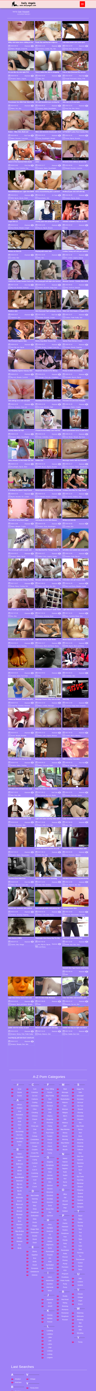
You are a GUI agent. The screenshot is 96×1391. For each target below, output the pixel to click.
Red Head (65, 1337)
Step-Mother (65, 1181)
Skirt (80, 1171)
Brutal (20, 1276)
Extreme (35, 1313)
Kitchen (49, 1356)
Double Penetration (71, 78)
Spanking (80, 1201)
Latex (67, 825)
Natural (80, 258)
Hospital (50, 1293)
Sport (80, 1208)
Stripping (80, 1228)
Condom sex (34, 1181)
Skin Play (38, 669)
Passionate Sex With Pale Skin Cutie (21, 102)
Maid (65, 1127)
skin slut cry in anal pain (71, 102)
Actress (70, 496)
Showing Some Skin (70, 908)
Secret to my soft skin (16, 669)
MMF (65, 1164)
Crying (34, 1198)
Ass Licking (19, 1176)
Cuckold (35, 1201)
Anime (19, 1156)
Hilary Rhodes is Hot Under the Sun (20, 460)
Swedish (80, 1241)
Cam (44, 914)
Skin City (66, 699)
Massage (51, 705)
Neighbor (65, 1203)
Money (19, 1034)
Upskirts (80, 1323)
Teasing (80, 1264)
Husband (50, 1306)
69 (66, 258)
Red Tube (29, 135)
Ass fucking (41, 795)
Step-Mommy (65, 1167)
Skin (54, 48)
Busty (40, 1034)
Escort (35, 1303)
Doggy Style (53, 287)
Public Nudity (75, 317)
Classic (34, 1157)
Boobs (78, 198)
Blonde (21, 198)
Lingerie (23, 78)
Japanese (14, 317)
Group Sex (50, 1247)
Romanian (65, 1351)
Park (23, 1034)
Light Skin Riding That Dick (72, 1048)
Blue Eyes (82, 437)
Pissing (65, 1298)
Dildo (39, 78)
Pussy (52, 914)
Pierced (65, 1295)
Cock (17, 168)
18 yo (12, 407)
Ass (12, 616)
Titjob (80, 1277)
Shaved (80, 1147)
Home (50, 1286)
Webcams (80, 1354)
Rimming (65, 1344)
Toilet (80, 1284)
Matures (44, 1034)
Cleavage (41, 377)
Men (39, 258)
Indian (51, 765)
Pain (70, 108)
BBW (12, 198)
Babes (13, 48)
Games (13, 944)
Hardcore (25, 287)
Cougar (34, 1184)
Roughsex (65, 1354)
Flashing (23, 646)
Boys (66, 616)
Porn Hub (83, 76)
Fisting (50, 1164)
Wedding (80, 1358)
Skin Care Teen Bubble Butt (72, 938)
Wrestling (80, 1371)
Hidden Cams (42, 556)
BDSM (19, 1209)
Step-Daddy (35, 1233)
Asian (70, 48)
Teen (15, 795)
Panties (54, 556)
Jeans (50, 1341)
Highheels (49, 1283)
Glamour (50, 1223)
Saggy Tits (80, 1127)
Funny (50, 1191)
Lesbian (47, 48)
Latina (50, 1382)
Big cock (13, 287)
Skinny (77, 108)
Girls (47, 914)
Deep (35, 1247)
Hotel (50, 1299)
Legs (50, 1385)
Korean (49, 1360)
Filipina (49, 1154)
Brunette (18, 138)
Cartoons (54, 496)
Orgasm (65, 1242)
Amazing (46, 616)
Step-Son (80, 1194)
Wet (80, 1361)
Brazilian (19, 1262)
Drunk (35, 1277)
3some (67, 138)
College (34, 1174)
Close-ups (47, 377)
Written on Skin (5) (14, 251)
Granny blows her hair (16, 430)
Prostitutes (65, 1315)
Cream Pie (24, 48)
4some (19, 1134)
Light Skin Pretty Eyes (16, 1078)
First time (50, 1161)
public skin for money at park (18, 1028)
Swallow (80, 1238)
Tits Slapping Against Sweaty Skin (20, 371)
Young (80, 1380)
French (50, 1181)
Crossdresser (34, 1194)
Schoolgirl (80, 1134)
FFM (83, 78)
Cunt (34, 1218)
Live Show (46, 586)
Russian (82, 914)
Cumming (34, 1211)
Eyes (29, 1085)
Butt (71, 944)
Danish (34, 1240)
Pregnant (65, 1312)
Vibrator (80, 1332)
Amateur (13, 78)
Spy (80, 1211)
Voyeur (80, 1342)
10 (28, 14)
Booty (12, 586)
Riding (65, 1341)
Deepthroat (34, 1250)
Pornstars (19, 825)
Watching (80, 1351)
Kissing (49, 1353)
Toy (80, 1294)
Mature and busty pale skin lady (46, 1028)
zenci (37, 162)
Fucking (22, 586)
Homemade (50, 1289)
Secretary (80, 1137)
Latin (44, 735)
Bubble (67, 944)
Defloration (34, 1254)
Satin (80, 1130)
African (19, 1143)
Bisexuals (19, 1236)
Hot (50, 1296)
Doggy (34, 1264)
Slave (80, 1174)
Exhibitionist (35, 1310)
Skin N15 (11, 729)
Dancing (35, 1237)
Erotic (35, 1299)
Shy (51, 48)
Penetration (65, 1288)
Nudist (65, 1213)
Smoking (48, 885)
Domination (35, 1270)
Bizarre (19, 1239)
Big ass (40, 228)
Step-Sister (80, 1164)
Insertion (50, 1322)
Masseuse (65, 1134)
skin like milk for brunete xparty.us (75, 1058)
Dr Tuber (56, 195)
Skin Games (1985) (15, 938)
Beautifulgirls (52, 108)
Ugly (80, 1316)
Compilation (55, 377)
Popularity (25, 12)
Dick (43, 855)
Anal (66, 48)
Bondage (40, 317)
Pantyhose (65, 1271)
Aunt (19, 1183)
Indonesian (50, 1318)
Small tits (80, 1181)
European (41, 48)
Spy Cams (80, 1214)
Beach (19, 646)
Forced (13, 825)
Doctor (34, 1260)
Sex (17, 108)
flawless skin (13, 311)
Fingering (79, 347)
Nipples (80, 795)
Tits (80, 1281)
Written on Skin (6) (69, 520)
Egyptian (35, 1293)
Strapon (80, 1225)
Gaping (49, 1206)
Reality (65, 1334)
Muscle (65, 1188)
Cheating (35, 1150)
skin (9, 848)
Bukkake (19, 1279)
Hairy (50, 1262)
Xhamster (29, 46)
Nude (65, 1210)
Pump (65, 1322)
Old (65, 1236)
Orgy (65, 1246)
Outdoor (67, 317)
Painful (65, 1261)
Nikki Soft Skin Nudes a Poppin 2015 (75, 311)
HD (23, 496)
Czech (34, 1225)
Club (34, 1167)
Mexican (54, 735)
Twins (80, 1307)
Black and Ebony (70, 586)
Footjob (49, 1174)
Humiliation (50, 1303)
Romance (65, 1347)
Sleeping (80, 1177)
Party (65, 1281)
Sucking (80, 1235)
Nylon (65, 1223)
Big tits (72, 138)
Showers (78, 855)
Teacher (80, 1260)
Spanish (80, 1198)
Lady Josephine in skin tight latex (74, 819)
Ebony (79, 78)
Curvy (51, 437)
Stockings (80, 1221)
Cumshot (22, 168)
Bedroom (19, 1219)
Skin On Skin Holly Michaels (45, 998)
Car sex (73, 1004)
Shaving (80, 1150)
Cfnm (34, 1147)
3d (39, 407)
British (26, 198)
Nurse (65, 1220)
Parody (65, 1278)
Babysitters (19, 1195)
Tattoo (80, 1257)
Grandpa (50, 1237)
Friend (50, 1184)
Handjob (50, 1266)
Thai (80, 1270)
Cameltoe (18, 1074)
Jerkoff (50, 1344)
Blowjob (18, 48)
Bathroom (19, 1202)
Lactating (50, 1369)
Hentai (72, 765)
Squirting (80, 1218)
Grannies (50, 1240)
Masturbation (42, 198)
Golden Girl (39, 460)
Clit (35, 1161)
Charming (45, 765)
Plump (65, 1302)
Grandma (50, 1233)
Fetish (50, 1147)
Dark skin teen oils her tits (72, 789)
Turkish (80, 1301)
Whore (80, 1364)
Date (19, 12)
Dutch (35, 1281)
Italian (40, 885)
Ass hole (75, 48)
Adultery (75, 496)
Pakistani (65, 1265)
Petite (65, 1292)
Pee (65, 1285)
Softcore (80, 1188)
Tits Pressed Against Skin (17, 341)
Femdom (50, 1144)
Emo (34, 1296)
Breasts (50, 228)
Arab (80, 496)
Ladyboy (50, 1372)
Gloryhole (49, 1230)
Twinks (80, 1304)
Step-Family (50, 1134)
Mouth (65, 1184)
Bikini (25, 467)
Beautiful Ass (84, 467)
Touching (80, 1291)
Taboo (80, 1254)
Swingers (80, 1245)
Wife (19, 795)
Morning (65, 1177)
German (50, 1213)
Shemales (80, 1154)
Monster (77, 287)
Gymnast (50, 1254)
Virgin (80, 1339)
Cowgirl (26, 228)
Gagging (50, 1200)
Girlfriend (50, 1217)
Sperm (80, 1204)
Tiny (80, 1274)
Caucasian (24, 138)
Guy (27, 168)
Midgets (65, 1150)
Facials (84, 586)
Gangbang (50, 1203)
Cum (66, 885)
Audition (19, 1180)
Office (65, 1232)
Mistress (78, 735)
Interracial (49, 1325)
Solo (80, 1191)
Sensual (80, 1140)
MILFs (73, 735)
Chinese (35, 1154)
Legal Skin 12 (13, 221)
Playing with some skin (43, 251)
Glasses (71, 885)
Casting (34, 1140)
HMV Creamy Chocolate (71, 759)
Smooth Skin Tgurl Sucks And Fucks (75, 968)
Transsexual (80, 1297)
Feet (49, 1137)
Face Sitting (50, 1127)
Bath (51, 407)
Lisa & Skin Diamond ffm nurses (74, 72)
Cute (80, 48)
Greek (50, 1244)
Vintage (22, 944)
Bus (19, 1283)
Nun (65, 1217)
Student (80, 1231)
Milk (78, 1064)
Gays (50, 1210)
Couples (52, 317)
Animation (68, 377)
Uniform (80, 1320)
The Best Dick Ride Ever (17, 878)
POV (65, 1308)
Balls (44, 825)
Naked (65, 1196)
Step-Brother (19, 1269)
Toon (80, 1287)
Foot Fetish (24, 676)
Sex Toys (80, 1144)
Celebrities (45, 437)
